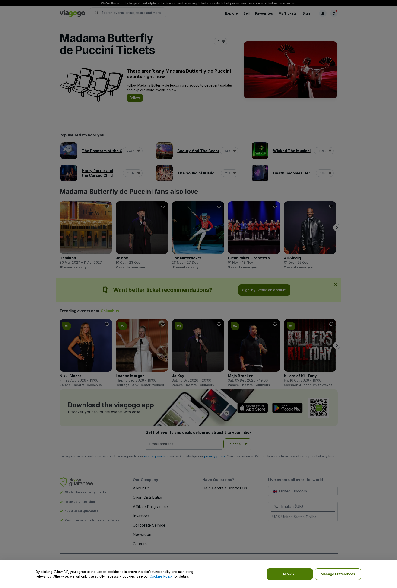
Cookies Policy (161, 576)
